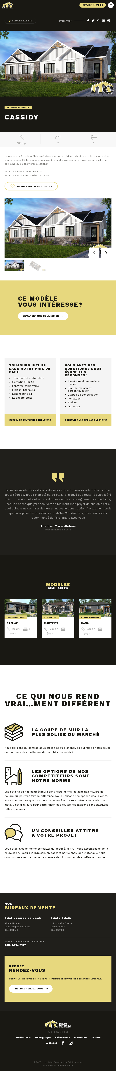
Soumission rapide (92, 5)
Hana (85, 623)
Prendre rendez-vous (29, 988)
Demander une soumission (41, 315)
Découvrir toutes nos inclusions (30, 420)
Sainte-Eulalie (61, 917)
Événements (62, 1037)
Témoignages (43, 1037)
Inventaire (80, 1037)
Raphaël (13, 623)
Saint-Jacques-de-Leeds (23, 917)
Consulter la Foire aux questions (86, 420)
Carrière (96, 1037)
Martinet (51, 623)
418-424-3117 (15, 945)
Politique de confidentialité (58, 1065)
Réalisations (23, 1037)
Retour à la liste (22, 21)
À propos (51, 1042)
